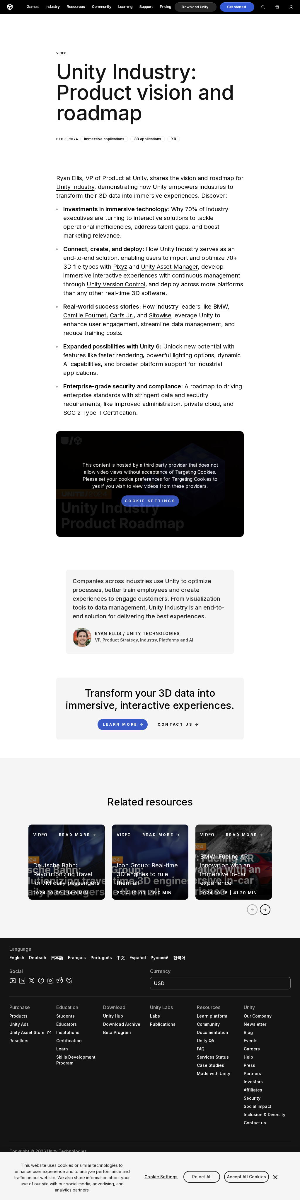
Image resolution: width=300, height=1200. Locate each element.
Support (146, 7)
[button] (196, 7)
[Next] (265, 909)
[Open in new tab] (48, 1032)
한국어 (179, 957)
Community (101, 7)
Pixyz (120, 266)
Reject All (202, 1176)
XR (173, 139)
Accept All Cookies (246, 1176)
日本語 (57, 957)
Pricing (165, 7)
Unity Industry (75, 186)
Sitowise (160, 315)
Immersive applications (104, 139)
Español (137, 957)
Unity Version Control (116, 284)
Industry (53, 7)
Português (101, 957)
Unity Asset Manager (169, 266)
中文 (121, 957)
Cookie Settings (161, 1176)
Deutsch (37, 957)
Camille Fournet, (85, 315)
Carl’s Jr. (122, 315)
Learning (125, 7)
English (16, 957)
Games (33, 7)
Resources (76, 7)
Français (77, 957)
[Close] (275, 1177)
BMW (220, 306)
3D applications (147, 139)
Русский (159, 957)
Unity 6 (150, 346)
